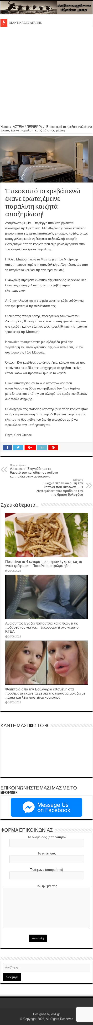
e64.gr (55, 1014)
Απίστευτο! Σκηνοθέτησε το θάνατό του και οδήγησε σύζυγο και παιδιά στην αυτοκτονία (34, 471)
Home (4, 127)
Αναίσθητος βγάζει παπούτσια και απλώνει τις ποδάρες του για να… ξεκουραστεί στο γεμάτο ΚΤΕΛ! (41, 627)
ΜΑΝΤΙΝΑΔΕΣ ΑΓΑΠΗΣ (25, 22)
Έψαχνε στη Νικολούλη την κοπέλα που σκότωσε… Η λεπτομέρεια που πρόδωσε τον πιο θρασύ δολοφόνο (59, 487)
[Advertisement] (46, 76)
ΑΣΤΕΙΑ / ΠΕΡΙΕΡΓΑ (27, 127)
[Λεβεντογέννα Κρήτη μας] (46, 7)
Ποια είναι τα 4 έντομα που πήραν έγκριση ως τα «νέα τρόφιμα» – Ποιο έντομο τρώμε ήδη (43, 564)
